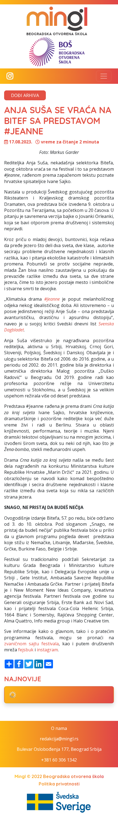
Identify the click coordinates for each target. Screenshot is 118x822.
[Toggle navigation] (103, 76)
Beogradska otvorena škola (73, 776)
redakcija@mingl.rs (59, 739)
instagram (47, 650)
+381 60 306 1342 (59, 760)
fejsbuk (25, 650)
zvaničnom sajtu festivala (31, 644)
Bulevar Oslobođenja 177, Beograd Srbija (59, 749)
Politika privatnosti (59, 784)
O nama (59, 728)
